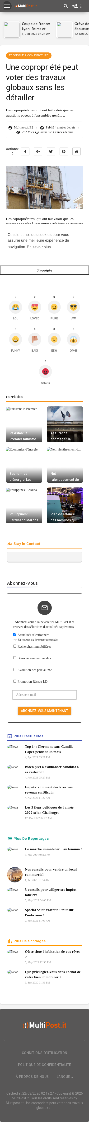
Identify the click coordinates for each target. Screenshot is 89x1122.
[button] (77, 6)
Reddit (76, 151)
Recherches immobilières (34, 646)
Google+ (38, 151)
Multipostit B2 (23, 127)
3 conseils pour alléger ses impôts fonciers (50, 892)
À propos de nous (32, 1077)
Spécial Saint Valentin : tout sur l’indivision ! (49, 912)
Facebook (25, 151)
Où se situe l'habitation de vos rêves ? (52, 954)
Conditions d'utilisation (44, 1053)
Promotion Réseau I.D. (33, 681)
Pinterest (64, 151)
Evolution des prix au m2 (35, 670)
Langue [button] (64, 1077)
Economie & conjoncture (28, 55)
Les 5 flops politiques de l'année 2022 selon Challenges (49, 809)
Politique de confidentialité (44, 1065)
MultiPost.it (20, 1098)
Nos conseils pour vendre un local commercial (51, 871)
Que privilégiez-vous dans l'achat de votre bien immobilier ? (53, 974)
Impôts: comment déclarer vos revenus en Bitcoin (49, 789)
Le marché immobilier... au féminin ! (53, 849)
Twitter (51, 151)
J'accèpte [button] (44, 270)
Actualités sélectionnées (35, 637)
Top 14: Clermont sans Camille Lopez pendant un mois (49, 749)
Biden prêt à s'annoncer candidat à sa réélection (52, 769)
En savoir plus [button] (39, 247)
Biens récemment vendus (34, 658)
